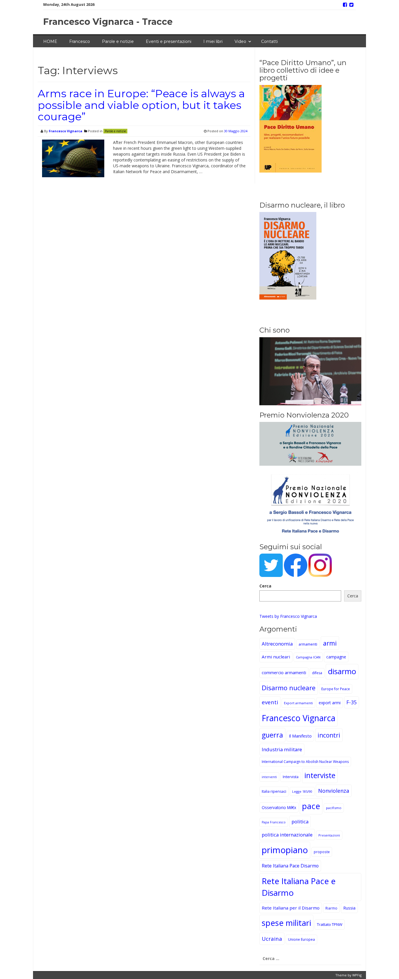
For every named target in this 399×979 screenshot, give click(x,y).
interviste (319, 775)
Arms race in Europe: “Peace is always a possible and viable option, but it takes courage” (141, 105)
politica (300, 821)
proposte (322, 851)
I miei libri (213, 41)
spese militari (286, 922)
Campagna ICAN (308, 657)
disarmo (342, 671)
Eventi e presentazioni (168, 41)
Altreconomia (277, 643)
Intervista (291, 776)
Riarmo (331, 908)
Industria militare (282, 749)
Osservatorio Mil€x (279, 807)
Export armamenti (298, 703)
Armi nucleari (276, 657)
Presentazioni (329, 835)
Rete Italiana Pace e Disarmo (299, 886)
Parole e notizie (118, 41)
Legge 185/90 (302, 791)
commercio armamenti (284, 672)
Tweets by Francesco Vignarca (288, 616)
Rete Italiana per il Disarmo (291, 908)
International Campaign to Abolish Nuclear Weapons (305, 761)
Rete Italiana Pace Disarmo (290, 866)
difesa (317, 672)
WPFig (357, 975)
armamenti (308, 644)
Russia (349, 908)
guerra (272, 735)
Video (240, 41)
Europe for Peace (335, 688)
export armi (330, 702)
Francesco (79, 41)
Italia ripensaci (274, 791)
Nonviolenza (333, 790)
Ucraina (272, 938)
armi (330, 643)
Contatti (269, 41)
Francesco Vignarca (65, 131)
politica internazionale (287, 834)
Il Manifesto (300, 736)
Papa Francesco (274, 822)
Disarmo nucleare (288, 687)
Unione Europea (301, 939)
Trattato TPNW (329, 924)
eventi (270, 702)
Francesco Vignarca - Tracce (108, 21)
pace (311, 806)
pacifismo (333, 808)
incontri (329, 735)
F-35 (351, 702)
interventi (269, 777)
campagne (336, 657)
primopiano (285, 850)
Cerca (265, 586)
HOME (50, 41)
